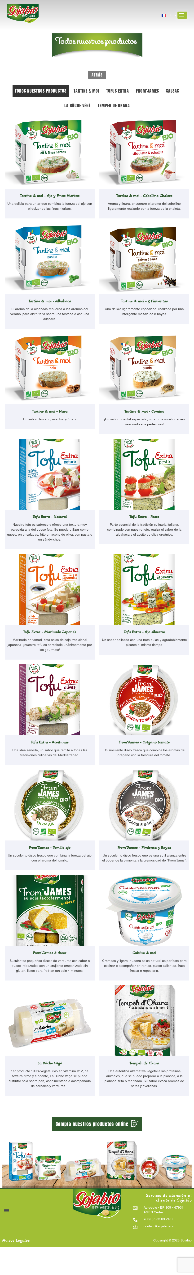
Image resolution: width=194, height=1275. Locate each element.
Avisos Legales (16, 1240)
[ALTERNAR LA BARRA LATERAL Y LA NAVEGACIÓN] (182, 15)
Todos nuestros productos (40, 91)
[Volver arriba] (101, 1193)
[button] (97, 75)
